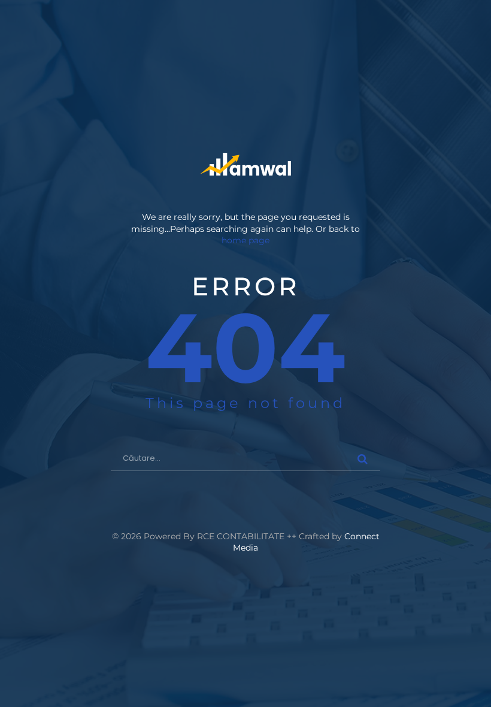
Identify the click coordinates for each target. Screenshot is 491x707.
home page (245, 240)
